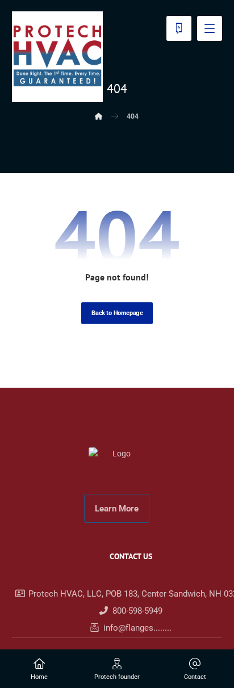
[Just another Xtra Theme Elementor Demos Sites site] (57, 56)
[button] (209, 28)
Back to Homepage (117, 313)
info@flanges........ (137, 628)
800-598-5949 (137, 611)
